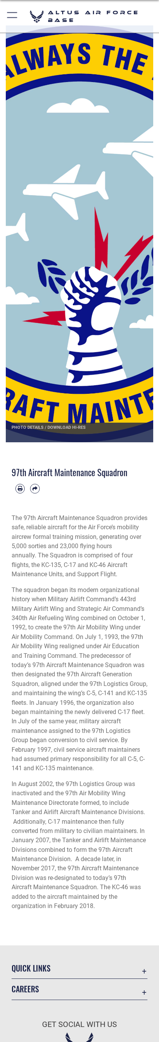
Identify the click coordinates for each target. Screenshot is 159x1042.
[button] (12, 16)
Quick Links (31, 968)
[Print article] (20, 488)
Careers (25, 989)
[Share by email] (34, 488)
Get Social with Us (79, 1024)
